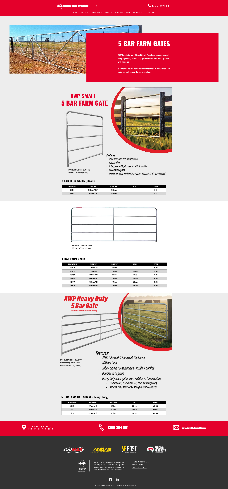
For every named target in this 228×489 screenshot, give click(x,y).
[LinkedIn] (117, 479)
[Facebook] (110, 479)
